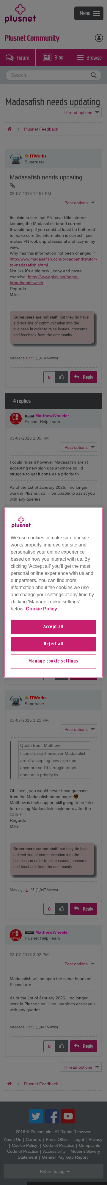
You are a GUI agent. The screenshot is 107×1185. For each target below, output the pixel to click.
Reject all (54, 644)
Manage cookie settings (53, 661)
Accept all (53, 627)
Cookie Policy (41, 608)
